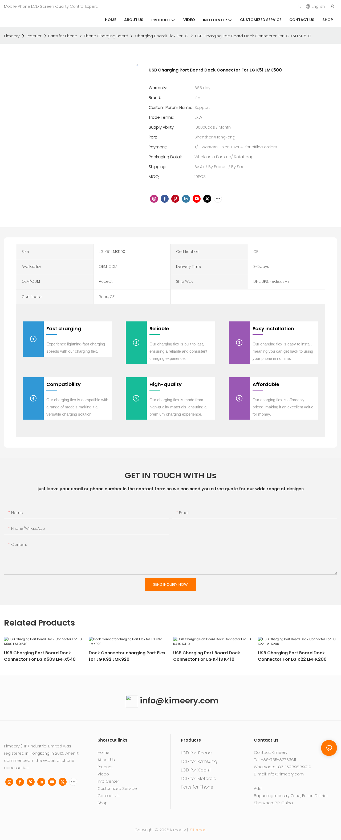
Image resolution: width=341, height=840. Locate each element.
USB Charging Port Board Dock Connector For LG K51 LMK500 (253, 36)
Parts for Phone (62, 36)
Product (34, 36)
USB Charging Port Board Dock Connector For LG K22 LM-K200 (292, 656)
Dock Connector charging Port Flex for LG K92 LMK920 (127, 656)
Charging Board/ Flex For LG (161, 36)
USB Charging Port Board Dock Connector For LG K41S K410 (206, 656)
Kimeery (12, 36)
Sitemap (197, 830)
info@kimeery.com (178, 700)
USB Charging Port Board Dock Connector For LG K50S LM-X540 (40, 656)
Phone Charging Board (106, 36)
